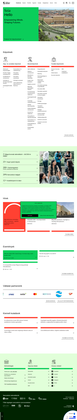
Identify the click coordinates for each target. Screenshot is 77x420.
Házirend (30, 374)
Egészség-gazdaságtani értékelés (30, 88)
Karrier (29, 380)
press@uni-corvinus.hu (12, 384)
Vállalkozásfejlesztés (42, 117)
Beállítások (65, 398)
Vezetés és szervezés (42, 119)
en (73, 2)
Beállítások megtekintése (47, 215)
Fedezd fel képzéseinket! (12, 39)
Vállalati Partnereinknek (65, 301)
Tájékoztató (71, 398)
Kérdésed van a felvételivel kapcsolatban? (10, 375)
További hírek (69, 234)
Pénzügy (39, 101)
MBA (63, 69)
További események (67, 273)
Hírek (55, 2)
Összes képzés (68, 135)
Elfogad (30, 215)
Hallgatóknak (45, 2)
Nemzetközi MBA (41, 88)
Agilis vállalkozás (31, 69)
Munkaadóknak (50, 301)
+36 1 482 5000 (13, 371)
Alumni (51, 2)
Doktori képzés (54, 72)
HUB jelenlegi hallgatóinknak (10, 381)
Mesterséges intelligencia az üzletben (41, 81)
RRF (29, 385)
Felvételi (29, 2)
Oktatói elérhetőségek (9, 378)
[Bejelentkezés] (63, 3)
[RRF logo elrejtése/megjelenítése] (2, 416)
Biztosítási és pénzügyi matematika (30, 77)
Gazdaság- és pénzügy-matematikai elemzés (7, 82)
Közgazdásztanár (41, 69)
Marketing (40, 73)
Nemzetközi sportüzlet (42, 91)
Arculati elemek (31, 382)
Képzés (24, 2)
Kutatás (39, 2)
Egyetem (34, 2)
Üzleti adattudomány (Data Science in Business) (17, 84)
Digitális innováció (31, 84)
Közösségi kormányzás (42, 71)
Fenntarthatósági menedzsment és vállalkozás (31, 93)
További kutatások (67, 337)
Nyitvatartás (30, 371)
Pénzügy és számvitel (18, 80)
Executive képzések (55, 75)
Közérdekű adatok (32, 377)
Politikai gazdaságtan (42, 103)
